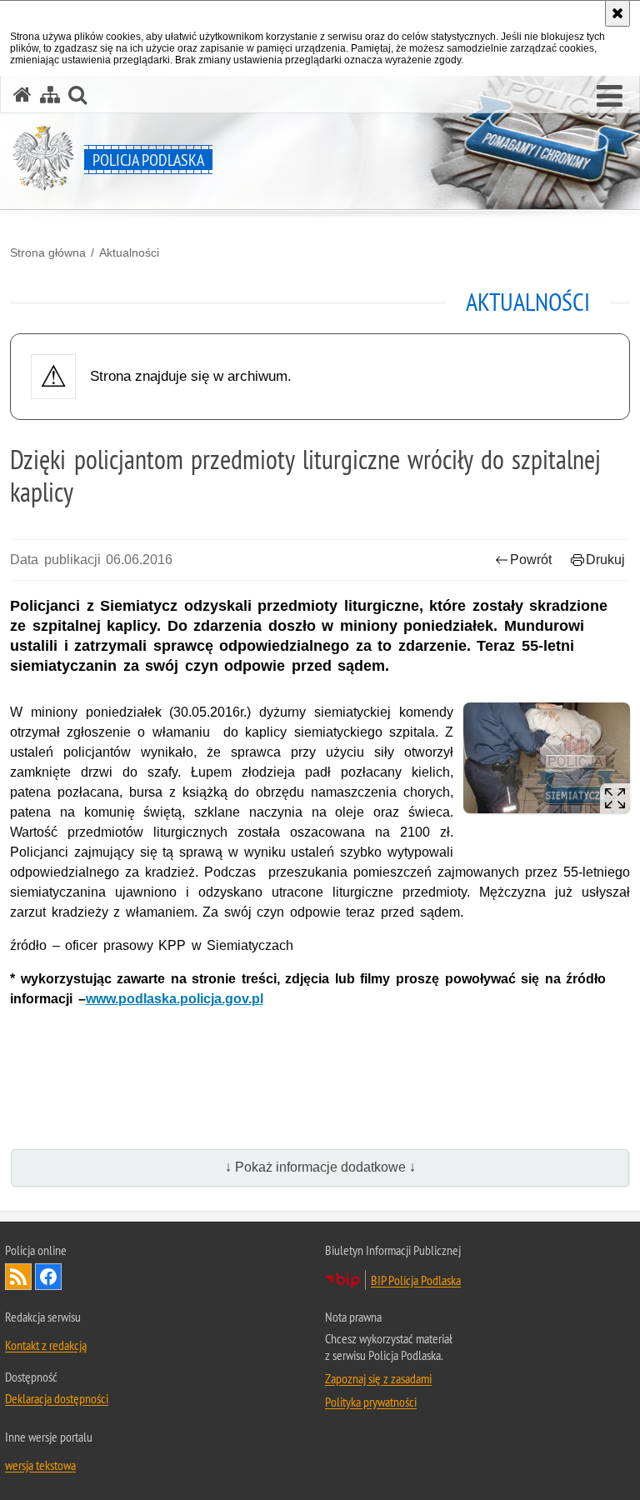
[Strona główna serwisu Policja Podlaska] (22, 94)
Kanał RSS (18, 1276)
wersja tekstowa (40, 1465)
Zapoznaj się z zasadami (378, 1378)
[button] (609, 96)
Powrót (531, 559)
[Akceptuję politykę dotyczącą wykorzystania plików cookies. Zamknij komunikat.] (617, 13)
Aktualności (129, 252)
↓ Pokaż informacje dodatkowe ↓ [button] (320, 1167)
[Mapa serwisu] (50, 94)
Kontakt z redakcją (46, 1345)
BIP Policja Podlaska (416, 1280)
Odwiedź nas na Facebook (48, 1276)
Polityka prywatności (371, 1401)
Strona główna (48, 252)
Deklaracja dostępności (56, 1398)
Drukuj (605, 559)
